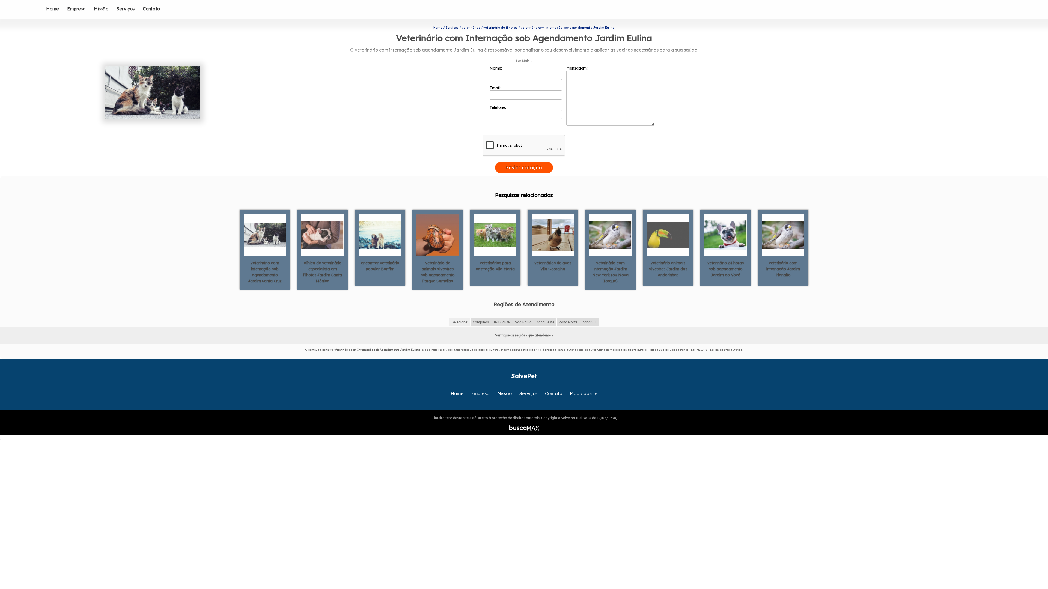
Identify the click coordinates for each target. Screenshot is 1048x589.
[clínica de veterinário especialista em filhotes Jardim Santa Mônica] (322, 234)
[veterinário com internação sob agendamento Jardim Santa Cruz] (265, 234)
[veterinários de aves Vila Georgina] (553, 234)
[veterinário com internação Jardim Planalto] (783, 234)
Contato (151, 8)
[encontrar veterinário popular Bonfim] (380, 234)
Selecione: (460, 322)
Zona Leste (545, 322)
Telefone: (498, 107)
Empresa (76, 8)
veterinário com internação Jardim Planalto (783, 268)
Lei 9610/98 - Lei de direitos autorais (716, 349)
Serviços (126, 8)
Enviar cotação (524, 167)
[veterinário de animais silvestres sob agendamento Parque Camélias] (437, 234)
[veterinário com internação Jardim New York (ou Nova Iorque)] (610, 234)
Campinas (481, 322)
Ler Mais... (524, 61)
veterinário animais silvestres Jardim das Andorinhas (668, 268)
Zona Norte (568, 322)
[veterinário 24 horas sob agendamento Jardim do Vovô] (725, 234)
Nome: (496, 68)
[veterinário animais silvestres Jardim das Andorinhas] (668, 234)
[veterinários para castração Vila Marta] (495, 234)
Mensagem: (577, 68)
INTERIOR (501, 322)
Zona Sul (589, 322)
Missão (101, 8)
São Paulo (523, 322)
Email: (496, 87)
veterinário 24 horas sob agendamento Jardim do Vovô (725, 268)
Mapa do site (584, 393)
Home (52, 8)
